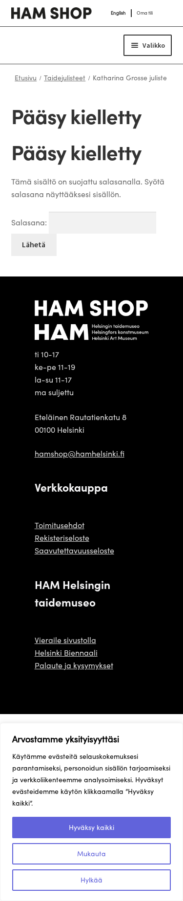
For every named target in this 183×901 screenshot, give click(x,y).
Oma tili (145, 13)
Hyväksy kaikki (91, 827)
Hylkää (91, 879)
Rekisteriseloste (62, 538)
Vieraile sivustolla (65, 640)
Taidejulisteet (64, 77)
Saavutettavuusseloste (74, 550)
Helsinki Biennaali (66, 652)
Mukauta (91, 853)
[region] (91, 812)
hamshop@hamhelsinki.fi (79, 453)
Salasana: (30, 222)
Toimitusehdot (59, 525)
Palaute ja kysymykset (74, 665)
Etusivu (26, 77)
